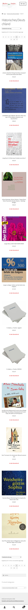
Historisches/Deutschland (13, 13)
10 (14, 39)
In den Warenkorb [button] (14, 81)
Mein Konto (4, 607)
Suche (14, 607)
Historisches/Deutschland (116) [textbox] (13, 588)
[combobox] (14, 588)
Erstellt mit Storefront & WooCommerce (13, 601)
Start (5, 13)
